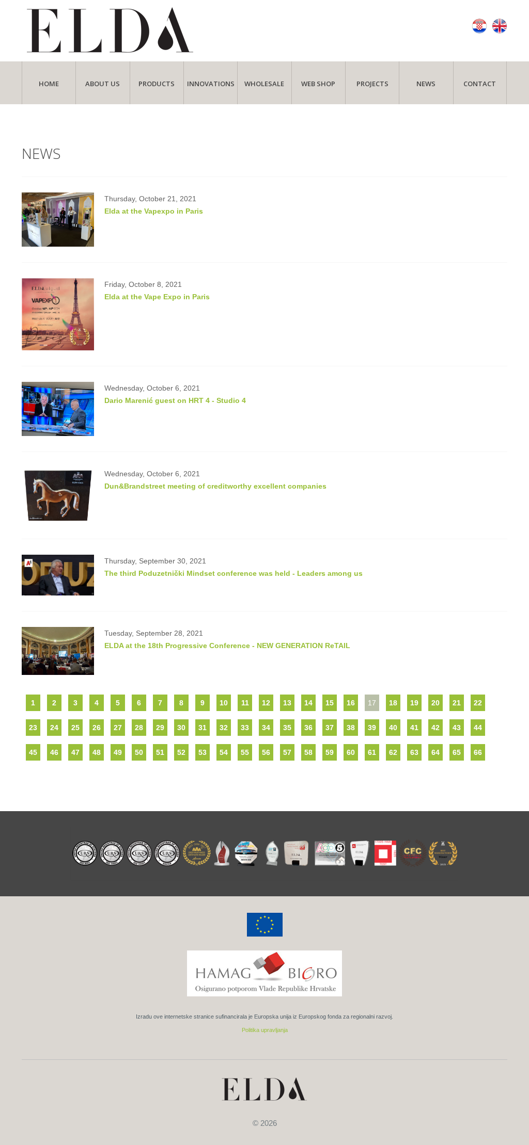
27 (118, 727)
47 (75, 752)
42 (435, 727)
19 (414, 703)
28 (139, 727)
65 (457, 752)
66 (478, 752)
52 (181, 752)
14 (308, 703)
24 (54, 727)
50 (139, 752)
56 (266, 752)
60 (351, 752)
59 (329, 752)
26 (96, 727)
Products (156, 83)
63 (414, 752)
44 (478, 727)
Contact (479, 83)
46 (54, 752)
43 (457, 727)
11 (245, 703)
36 (308, 727)
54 (224, 752)
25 (75, 727)
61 (372, 752)
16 (351, 703)
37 (329, 727)
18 (393, 703)
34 (266, 727)
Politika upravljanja (265, 1030)
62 (393, 752)
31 (202, 727)
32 (224, 727)
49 (118, 752)
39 (372, 727)
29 (160, 727)
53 (202, 752)
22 (478, 703)
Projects (372, 83)
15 (329, 703)
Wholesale (264, 83)
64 (435, 752)
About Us (102, 83)
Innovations (211, 83)
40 (393, 727)
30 (181, 727)
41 (414, 727)
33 (245, 727)
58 (308, 752)
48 (96, 752)
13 (287, 703)
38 (351, 727)
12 (266, 703)
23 (33, 727)
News (425, 83)
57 (287, 752)
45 (33, 752)
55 (245, 752)
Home (49, 83)
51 (160, 752)
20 (435, 703)
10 (224, 703)
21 (457, 703)
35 (287, 727)
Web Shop (318, 83)
